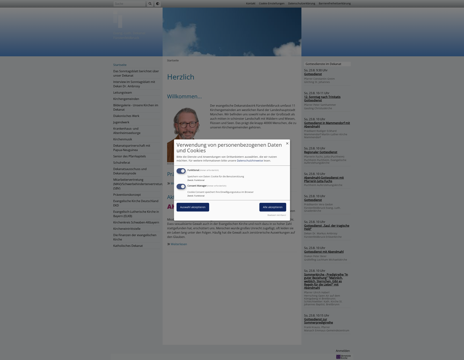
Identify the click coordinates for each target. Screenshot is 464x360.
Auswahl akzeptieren (193, 207)
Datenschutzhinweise (250, 160)
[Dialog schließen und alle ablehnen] (287, 141)
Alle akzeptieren (273, 207)
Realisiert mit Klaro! (277, 215)
